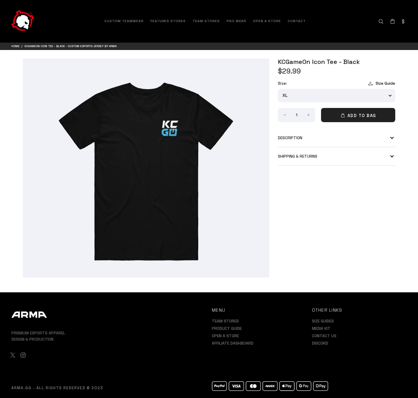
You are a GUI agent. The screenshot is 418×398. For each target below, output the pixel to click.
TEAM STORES (225, 321)
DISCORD (320, 343)
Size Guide (385, 83)
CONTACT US (324, 335)
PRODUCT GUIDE (227, 328)
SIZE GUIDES (323, 321)
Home (15, 46)
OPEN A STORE (225, 335)
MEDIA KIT (321, 328)
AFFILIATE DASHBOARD (232, 343)
